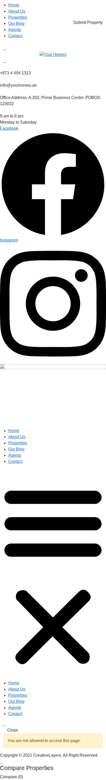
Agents (14, 29)
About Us (16, 11)
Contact (15, 36)
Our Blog (16, 23)
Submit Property (88, 22)
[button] (53, 574)
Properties (17, 17)
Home (13, 5)
